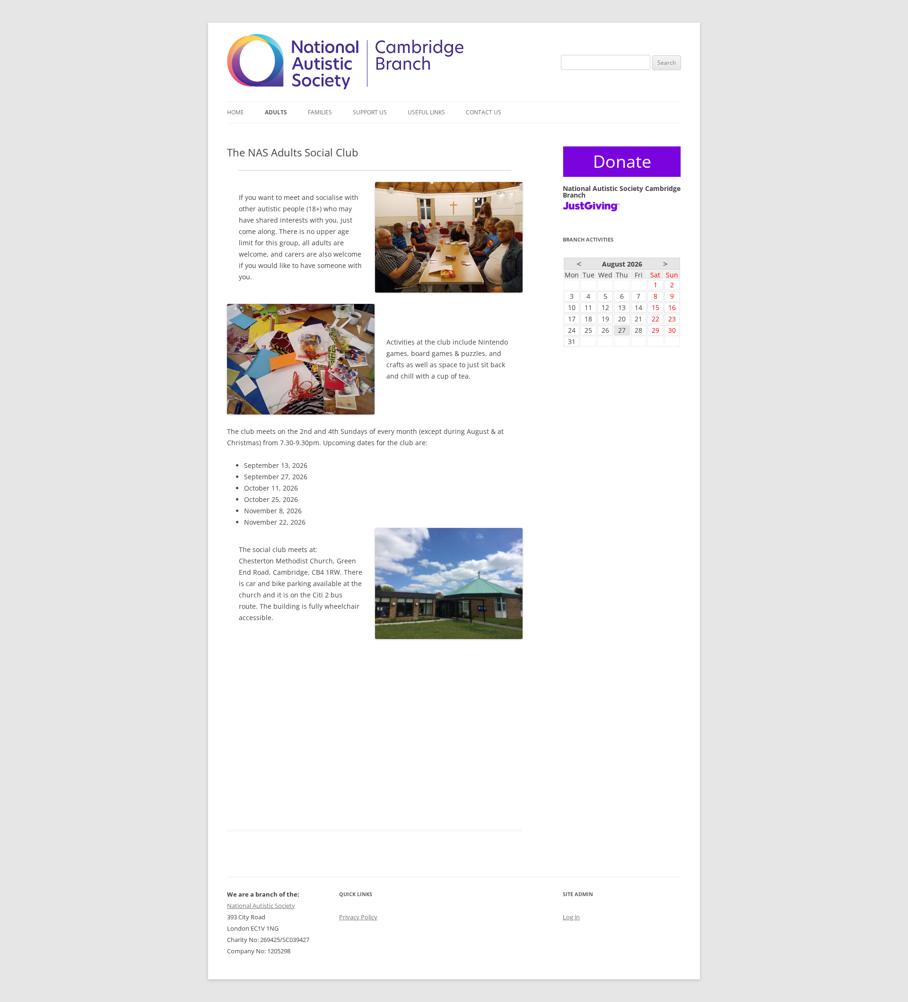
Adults (276, 112)
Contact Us (483, 112)
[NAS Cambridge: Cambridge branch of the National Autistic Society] (345, 86)
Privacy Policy (358, 917)
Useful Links (426, 112)
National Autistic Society (261, 905)
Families (320, 112)
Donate (622, 161)
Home (235, 112)
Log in (571, 917)
